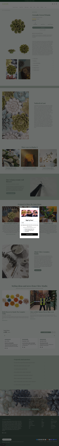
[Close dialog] (38, 209)
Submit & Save (29, 234)
